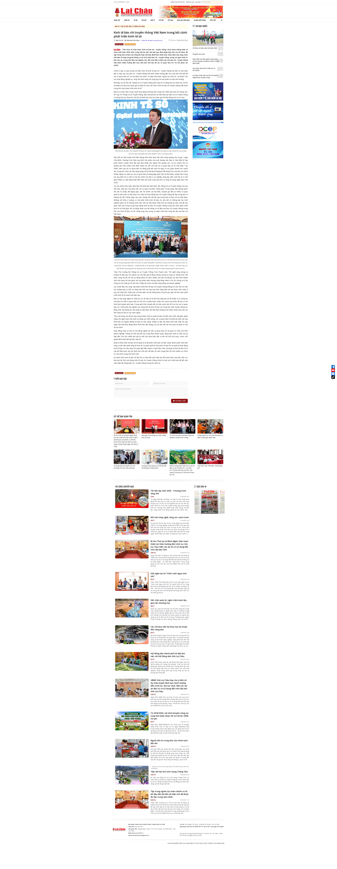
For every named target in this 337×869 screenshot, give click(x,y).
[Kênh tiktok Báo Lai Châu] (333, 377)
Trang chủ (117, 20)
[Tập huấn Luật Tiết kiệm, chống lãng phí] (210, 457)
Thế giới (161, 20)
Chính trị (127, 20)
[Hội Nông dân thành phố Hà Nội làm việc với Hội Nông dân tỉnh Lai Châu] (131, 661)
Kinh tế (153, 20)
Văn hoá (144, 20)
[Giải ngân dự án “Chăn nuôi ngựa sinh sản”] (131, 581)
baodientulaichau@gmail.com (141, 835)
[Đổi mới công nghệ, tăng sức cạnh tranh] (131, 525)
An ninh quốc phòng (200, 20)
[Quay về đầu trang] (333, 864)
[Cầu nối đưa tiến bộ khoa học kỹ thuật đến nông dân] (131, 634)
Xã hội (135, 20)
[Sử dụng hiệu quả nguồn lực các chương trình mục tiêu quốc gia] (127, 457)
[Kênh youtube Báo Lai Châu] (333, 370)
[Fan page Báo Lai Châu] (333, 366)
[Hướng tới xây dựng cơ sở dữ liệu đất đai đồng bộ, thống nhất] (154, 457)
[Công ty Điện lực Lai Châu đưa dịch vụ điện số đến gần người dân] (210, 426)
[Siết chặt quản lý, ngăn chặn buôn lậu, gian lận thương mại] (131, 608)
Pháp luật (213, 20)
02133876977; (139, 833)
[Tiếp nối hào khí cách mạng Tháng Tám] (131, 775)
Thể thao (170, 20)
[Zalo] (333, 373)
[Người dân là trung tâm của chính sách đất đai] (131, 748)
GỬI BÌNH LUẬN (180, 401)
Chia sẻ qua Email (130, 44)
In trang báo (119, 44)
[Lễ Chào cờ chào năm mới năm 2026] (208, 37)
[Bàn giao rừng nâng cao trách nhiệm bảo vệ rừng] (154, 426)
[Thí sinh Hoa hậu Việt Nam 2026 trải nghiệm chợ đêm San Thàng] (182, 426)
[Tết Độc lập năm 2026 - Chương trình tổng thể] (131, 498)
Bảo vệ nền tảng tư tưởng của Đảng (133, 26)
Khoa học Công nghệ (183, 20)
